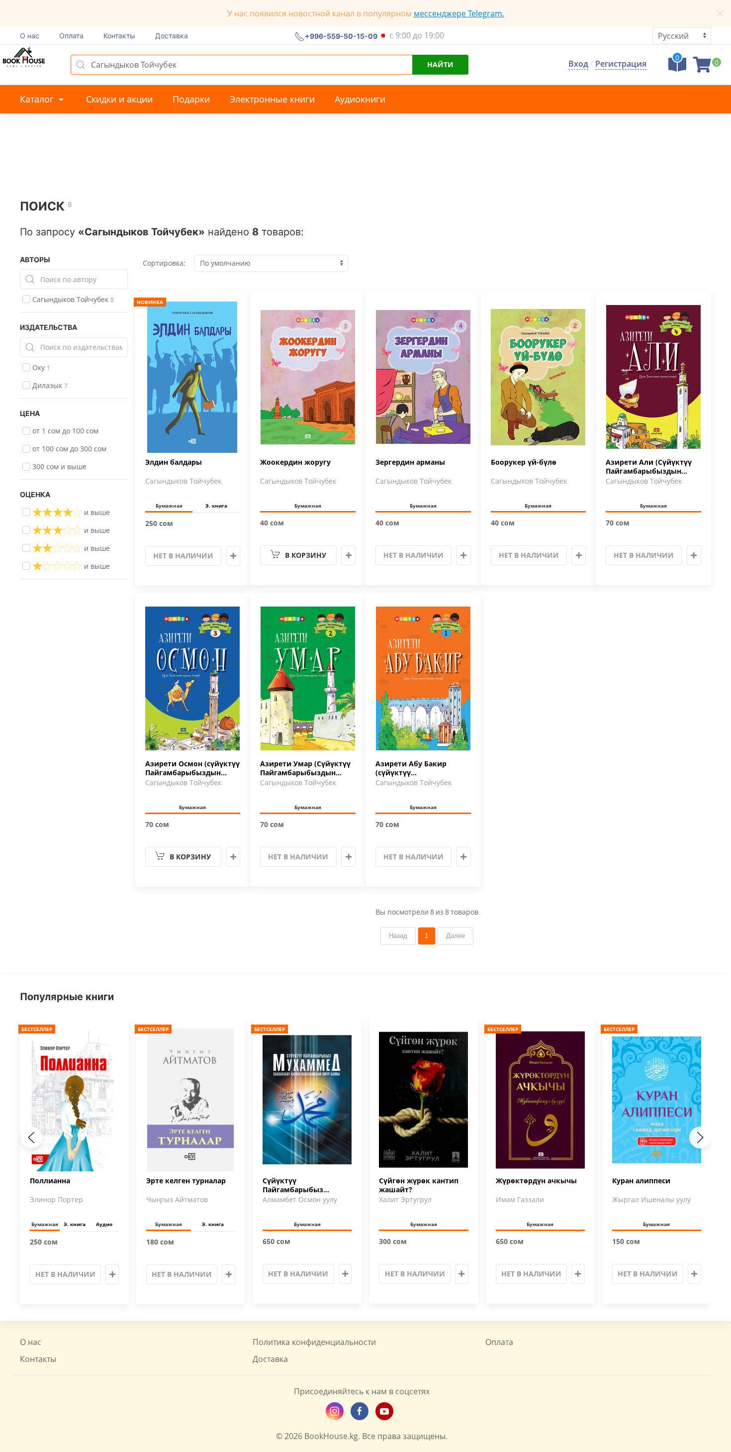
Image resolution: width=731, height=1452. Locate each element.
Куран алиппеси (641, 1180)
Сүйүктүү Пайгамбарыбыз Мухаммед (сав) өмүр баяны (302, 1185)
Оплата (71, 35)
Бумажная (169, 505)
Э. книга (216, 505)
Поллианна (50, 1180)
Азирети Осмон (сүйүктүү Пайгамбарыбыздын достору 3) (192, 768)
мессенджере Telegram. (459, 13)
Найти (440, 64)
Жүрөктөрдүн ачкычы (536, 1180)
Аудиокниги (360, 99)
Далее (455, 935)
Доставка (171, 35)
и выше (96, 512)
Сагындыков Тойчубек (72, 299)
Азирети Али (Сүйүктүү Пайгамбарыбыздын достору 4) (649, 467)
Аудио (104, 1223)
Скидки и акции (119, 99)
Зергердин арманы (410, 462)
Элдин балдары (173, 462)
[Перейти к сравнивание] (677, 67)
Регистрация (620, 63)
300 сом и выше (58, 466)
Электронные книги (272, 99)
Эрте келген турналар (186, 1180)
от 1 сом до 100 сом (64, 430)
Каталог (38, 99)
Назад (398, 935)
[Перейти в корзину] (702, 67)
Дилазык (49, 385)
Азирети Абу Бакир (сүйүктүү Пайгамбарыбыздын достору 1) (413, 768)
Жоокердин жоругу (295, 462)
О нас (29, 35)
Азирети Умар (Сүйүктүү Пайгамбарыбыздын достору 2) (305, 768)
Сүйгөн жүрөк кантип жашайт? (418, 1185)
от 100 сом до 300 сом (68, 448)
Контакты (119, 35)
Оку (40, 367)
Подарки (191, 99)
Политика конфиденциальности (314, 1342)
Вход (578, 63)
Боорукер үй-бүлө (523, 462)
